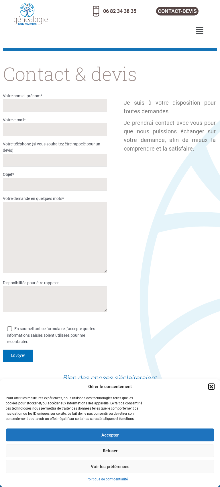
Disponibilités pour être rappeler (31, 282)
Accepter (110, 435)
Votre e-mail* (14, 120)
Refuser (110, 450)
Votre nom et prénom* (22, 95)
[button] (211, 386)
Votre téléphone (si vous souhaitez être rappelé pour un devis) (51, 147)
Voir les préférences (110, 466)
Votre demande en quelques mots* (33, 198)
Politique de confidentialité (107, 479)
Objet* (8, 174)
